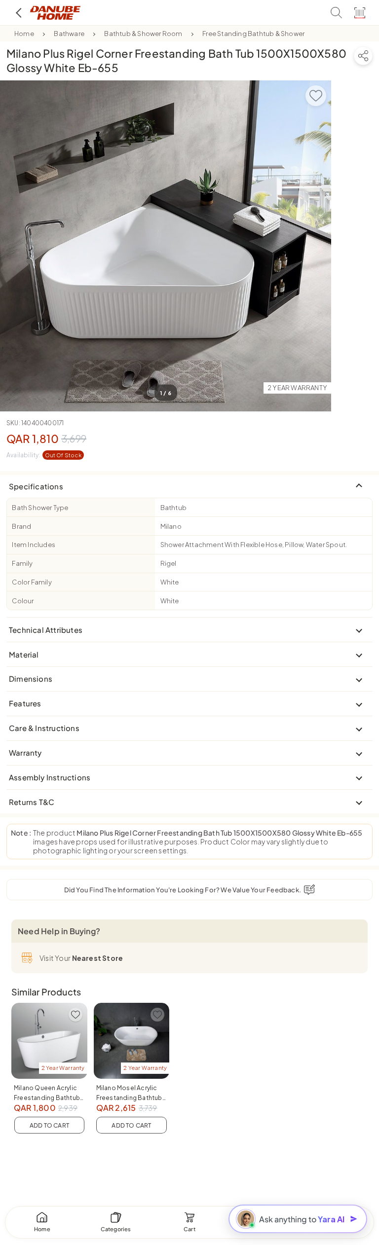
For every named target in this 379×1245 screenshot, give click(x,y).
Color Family (31, 582)
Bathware (69, 33)
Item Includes (33, 545)
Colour (23, 601)
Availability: (43, 455)
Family (22, 563)
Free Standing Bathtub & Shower (253, 33)
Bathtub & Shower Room (143, 33)
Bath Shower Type (40, 508)
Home (24, 33)
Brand (21, 526)
